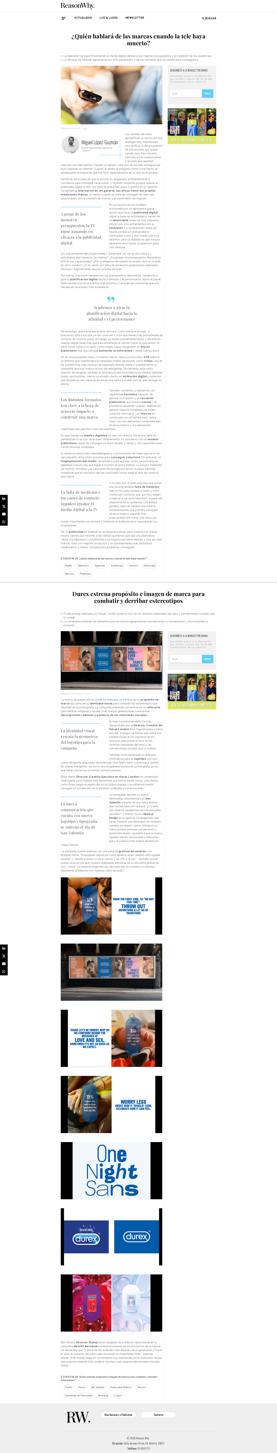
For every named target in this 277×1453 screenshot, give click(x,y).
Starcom (69, 574)
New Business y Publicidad (118, 1415)
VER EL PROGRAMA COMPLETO (192, 139)
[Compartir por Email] (4, 514)
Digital (68, 565)
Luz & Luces (109, 17)
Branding (103, 1395)
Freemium (85, 574)
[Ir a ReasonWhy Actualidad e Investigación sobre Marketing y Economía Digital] (77, 5)
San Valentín (98, 1387)
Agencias (100, 565)
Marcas (141, 1387)
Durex (99, 699)
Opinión (133, 565)
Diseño (68, 1387)
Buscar (210, 18)
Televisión (83, 565)
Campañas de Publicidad (78, 1395)
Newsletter (135, 17)
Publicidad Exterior (120, 1387)
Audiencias (117, 565)
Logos (118, 1395)
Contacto (158, 1415)
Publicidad (149, 565)
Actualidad (83, 17)
